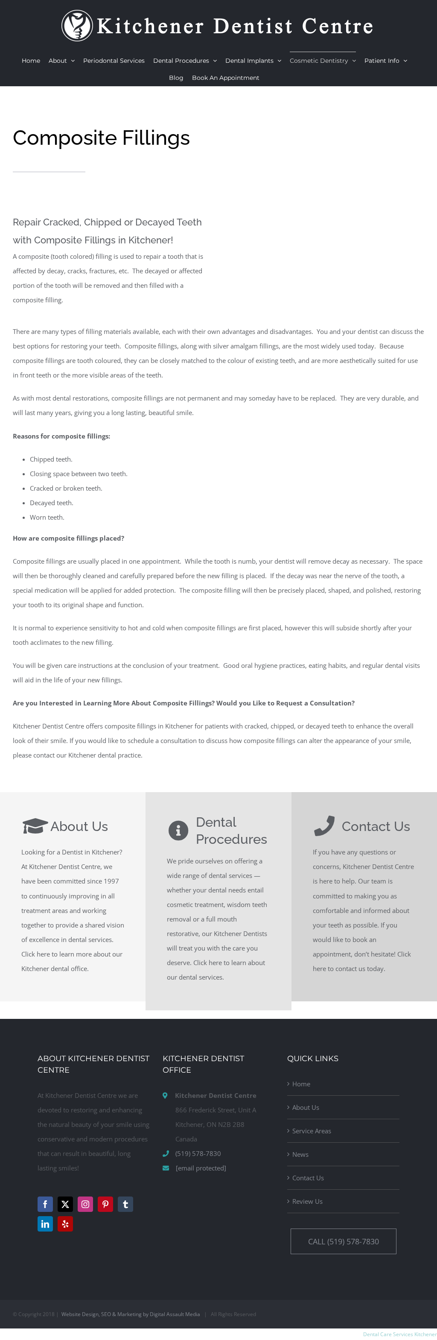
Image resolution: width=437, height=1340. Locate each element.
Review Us (307, 1201)
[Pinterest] (105, 1204)
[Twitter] (65, 1204)
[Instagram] (85, 1204)
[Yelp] (65, 1224)
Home (301, 1084)
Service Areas (311, 1130)
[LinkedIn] (45, 1224)
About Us (305, 1107)
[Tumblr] (125, 1204)
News (300, 1154)
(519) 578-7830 (198, 1153)
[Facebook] (45, 1204)
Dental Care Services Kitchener (400, 1334)
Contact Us (308, 1177)
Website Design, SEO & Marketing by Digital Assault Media (130, 1314)
